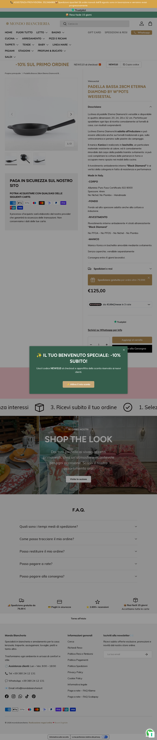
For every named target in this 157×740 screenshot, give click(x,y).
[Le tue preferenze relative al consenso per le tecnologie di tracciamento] (152, 735)
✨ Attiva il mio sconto (78, 384)
